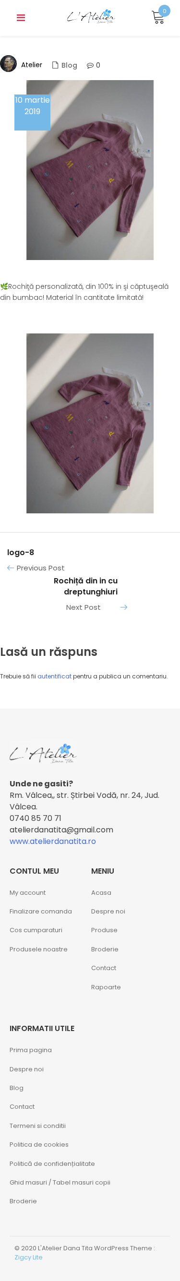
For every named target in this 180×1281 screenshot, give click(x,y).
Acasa (101, 892)
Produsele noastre (39, 949)
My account (28, 892)
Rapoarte (106, 987)
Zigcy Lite (28, 1257)
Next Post (83, 607)
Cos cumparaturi (36, 930)
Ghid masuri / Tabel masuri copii (60, 1182)
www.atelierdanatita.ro (53, 841)
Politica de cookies (39, 1144)
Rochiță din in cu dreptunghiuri (86, 586)
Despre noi (108, 911)
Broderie (105, 949)
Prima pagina (31, 1050)
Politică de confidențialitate (52, 1163)
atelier (31, 65)
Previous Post (41, 568)
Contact (103, 968)
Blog (69, 65)
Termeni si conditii (38, 1125)
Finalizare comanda (41, 911)
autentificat (54, 676)
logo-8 (20, 552)
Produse (104, 930)
